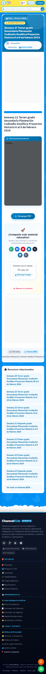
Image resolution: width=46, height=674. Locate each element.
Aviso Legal (31, 671)
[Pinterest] (9, 543)
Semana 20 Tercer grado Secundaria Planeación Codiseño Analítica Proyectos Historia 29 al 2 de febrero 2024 (23, 380)
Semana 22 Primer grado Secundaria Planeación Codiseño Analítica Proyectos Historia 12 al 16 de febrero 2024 (22, 459)
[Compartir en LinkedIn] (20, 255)
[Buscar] (42, 9)
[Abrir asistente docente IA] (41, 669)
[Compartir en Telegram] (29, 249)
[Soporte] (21, 543)
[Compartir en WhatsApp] (11, 249)
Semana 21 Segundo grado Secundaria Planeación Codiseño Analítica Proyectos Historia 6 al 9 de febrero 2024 (22, 427)
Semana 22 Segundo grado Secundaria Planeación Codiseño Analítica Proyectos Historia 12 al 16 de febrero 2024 (22, 475)
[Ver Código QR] (26, 255)
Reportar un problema (24, 288)
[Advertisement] (23, 80)
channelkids (15, 43)
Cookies (23, 671)
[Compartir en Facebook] (17, 249)
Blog (10, 18)
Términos (15, 671)
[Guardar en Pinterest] (23, 249)
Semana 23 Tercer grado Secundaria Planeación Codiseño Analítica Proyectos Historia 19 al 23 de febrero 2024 (22, 412)
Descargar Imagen (24, 275)
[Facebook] (4, 543)
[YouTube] (15, 543)
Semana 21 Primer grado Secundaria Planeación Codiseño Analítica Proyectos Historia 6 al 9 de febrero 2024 (22, 443)
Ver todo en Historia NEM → (19, 487)
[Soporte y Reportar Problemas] (41, 662)
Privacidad (6, 671)
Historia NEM (20, 18)
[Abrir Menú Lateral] (3, 3)
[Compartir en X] (35, 249)
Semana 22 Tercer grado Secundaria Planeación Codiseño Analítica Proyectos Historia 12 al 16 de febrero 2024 (22, 396)
